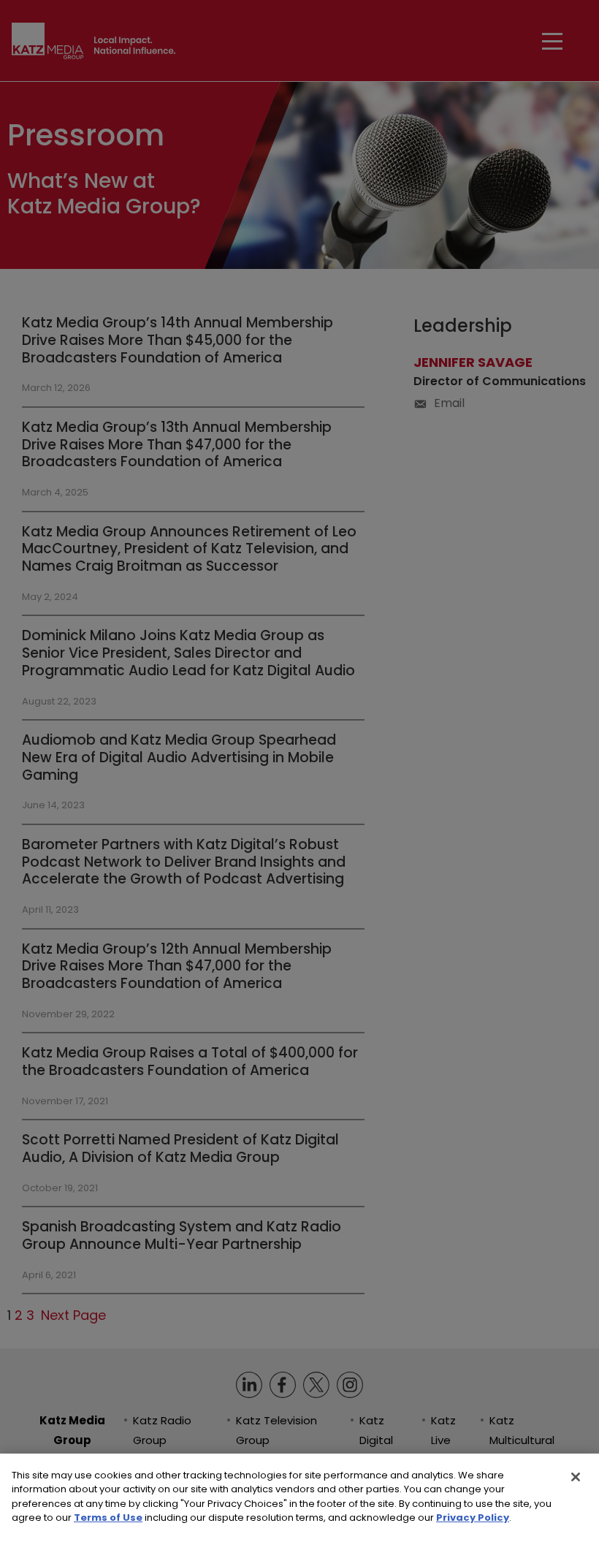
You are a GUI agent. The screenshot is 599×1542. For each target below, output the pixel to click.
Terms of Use (108, 1517)
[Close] (576, 1477)
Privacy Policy (472, 1517)
